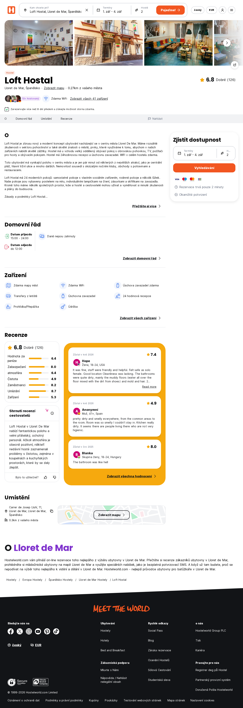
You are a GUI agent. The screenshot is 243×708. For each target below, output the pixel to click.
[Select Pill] (222, 10)
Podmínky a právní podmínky (64, 700)
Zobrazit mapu (54, 88)
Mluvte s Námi (110, 670)
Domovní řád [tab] (24, 118)
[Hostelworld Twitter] (20, 631)
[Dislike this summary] (54, 477)
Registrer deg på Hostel (211, 670)
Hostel (10, 72)
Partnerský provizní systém (213, 679)
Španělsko (33, 88)
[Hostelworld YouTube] (38, 631)
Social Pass (155, 630)
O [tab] (6, 118)
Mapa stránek (176, 700)
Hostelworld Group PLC (211, 630)
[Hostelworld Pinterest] (47, 631)
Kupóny (94, 700)
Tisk (198, 640)
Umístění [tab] (46, 118)
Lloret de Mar (14, 88)
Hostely (105, 630)
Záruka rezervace (159, 650)
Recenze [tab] (66, 118)
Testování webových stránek (142, 700)
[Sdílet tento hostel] (234, 65)
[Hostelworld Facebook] (11, 631)
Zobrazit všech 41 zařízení (89, 99)
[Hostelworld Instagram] (29, 631)
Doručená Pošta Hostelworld (214, 689)
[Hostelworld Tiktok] (56, 631)
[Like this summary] (45, 477)
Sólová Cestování (159, 670)
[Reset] (86, 10)
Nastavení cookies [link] (202, 700)
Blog (151, 640)
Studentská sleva (159, 679)
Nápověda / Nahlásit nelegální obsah (114, 679)
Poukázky (111, 700)
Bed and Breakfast (113, 650)
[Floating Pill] (227, 43)
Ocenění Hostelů (159, 660)
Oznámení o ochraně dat (23, 700)
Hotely (105, 640)
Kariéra (200, 650)
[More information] (52, 413)
